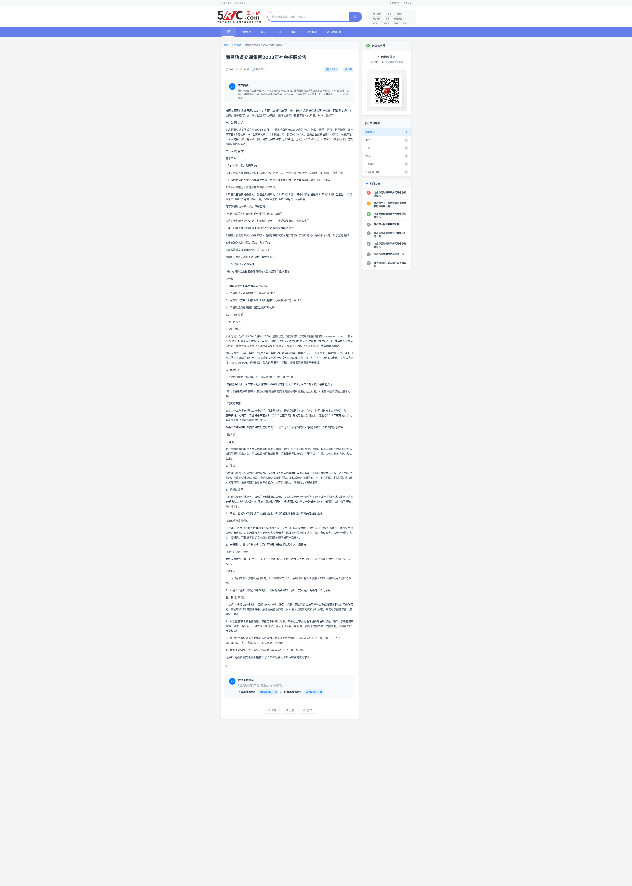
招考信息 (246, 32)
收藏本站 (242, 3)
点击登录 (407, 3)
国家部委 (398, 19)
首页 (228, 31)
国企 (388, 19)
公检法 (399, 14)
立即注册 (396, 3)
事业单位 (377, 14)
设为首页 (227, 3)
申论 (263, 32)
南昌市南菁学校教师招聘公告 (389, 254)
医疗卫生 (377, 19)
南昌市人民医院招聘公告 (386, 224)
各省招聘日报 (335, 32)
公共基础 (311, 32)
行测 (278, 32)
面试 (294, 32)
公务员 (389, 14)
